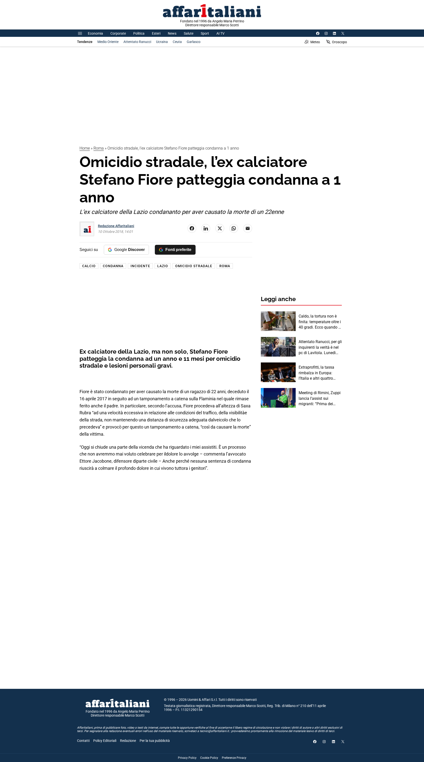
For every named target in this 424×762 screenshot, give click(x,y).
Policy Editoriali (104, 741)
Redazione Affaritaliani (116, 226)
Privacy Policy (187, 758)
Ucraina (162, 42)
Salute (188, 33)
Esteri (156, 33)
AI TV (220, 33)
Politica (139, 33)
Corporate (118, 33)
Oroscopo (339, 42)
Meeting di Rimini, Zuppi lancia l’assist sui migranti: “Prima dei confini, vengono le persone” (320, 398)
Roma (98, 148)
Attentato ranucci (137, 42)
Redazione (128, 741)
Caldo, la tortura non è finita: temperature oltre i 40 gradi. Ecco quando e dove (320, 322)
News (172, 33)
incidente (140, 266)
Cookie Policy (209, 758)
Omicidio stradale (193, 266)
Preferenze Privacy (234, 758)
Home (85, 148)
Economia (95, 33)
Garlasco (193, 42)
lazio (162, 266)
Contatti (83, 741)
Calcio (89, 266)
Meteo (315, 42)
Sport (205, 33)
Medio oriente (108, 42)
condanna (113, 266)
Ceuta (177, 42)
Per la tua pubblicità (155, 741)
